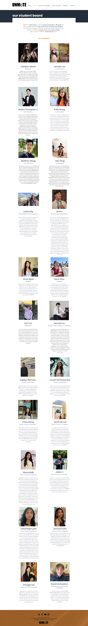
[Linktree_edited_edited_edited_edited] (39, 614)
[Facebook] (42, 614)
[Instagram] (48, 614)
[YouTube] (45, 614)
